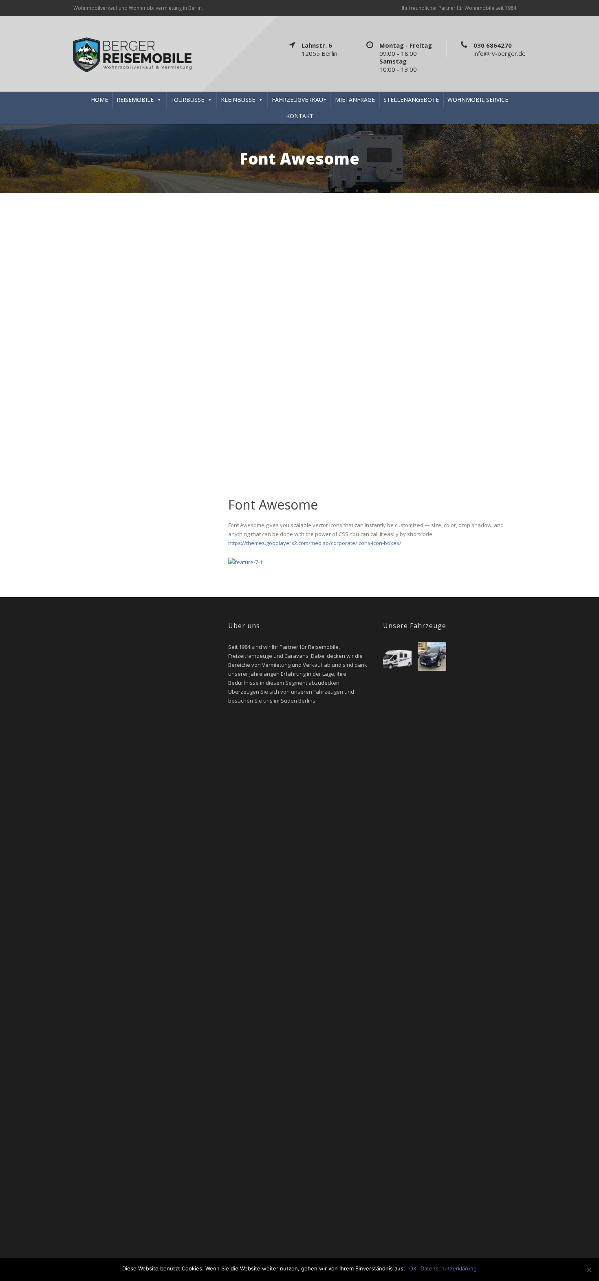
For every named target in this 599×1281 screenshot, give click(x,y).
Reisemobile (135, 99)
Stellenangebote (411, 99)
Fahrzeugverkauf (299, 99)
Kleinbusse (238, 99)
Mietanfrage (355, 99)
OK (412, 1268)
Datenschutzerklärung (449, 1268)
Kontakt (299, 116)
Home (99, 99)
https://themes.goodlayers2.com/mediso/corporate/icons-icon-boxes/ (314, 543)
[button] (8, 332)
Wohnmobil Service (477, 99)
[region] (299, 332)
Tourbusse (187, 99)
